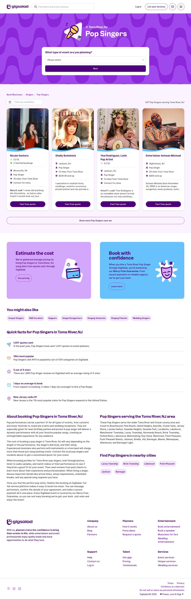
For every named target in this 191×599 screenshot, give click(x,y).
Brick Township (131, 464)
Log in (138, 6)
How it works (130, 526)
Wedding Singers (141, 318)
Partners (92, 534)
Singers (29, 94)
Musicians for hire (168, 534)
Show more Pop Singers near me (95, 220)
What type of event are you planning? (68, 52)
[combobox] (64, 6)
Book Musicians (14, 94)
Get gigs (127, 557)
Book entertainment (169, 526)
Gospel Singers (16, 318)
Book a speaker (166, 530)
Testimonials (130, 565)
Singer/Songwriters (72, 318)
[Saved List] (172, 6)
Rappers (53, 318)
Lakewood (149, 464)
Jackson (106, 471)
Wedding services (168, 565)
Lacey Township (110, 464)
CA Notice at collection (172, 586)
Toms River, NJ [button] (98, 27)
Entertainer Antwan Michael (163, 155)
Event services (166, 557)
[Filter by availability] (27, 102)
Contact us (93, 561)
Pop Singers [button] (106, 34)
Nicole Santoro (19, 155)
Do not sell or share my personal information (162, 590)
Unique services (167, 561)
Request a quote (132, 534)
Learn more (116, 286)
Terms (170, 583)
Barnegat (120, 471)
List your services (156, 6)
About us (92, 526)
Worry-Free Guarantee (125, 271)
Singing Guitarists (97, 318)
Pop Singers (43, 94)
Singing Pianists (119, 318)
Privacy (180, 583)
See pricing (23, 278)
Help (89, 557)
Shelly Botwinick (65, 155)
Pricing (126, 561)
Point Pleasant (167, 464)
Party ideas (129, 530)
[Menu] (181, 6)
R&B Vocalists (36, 318)
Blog (89, 530)
